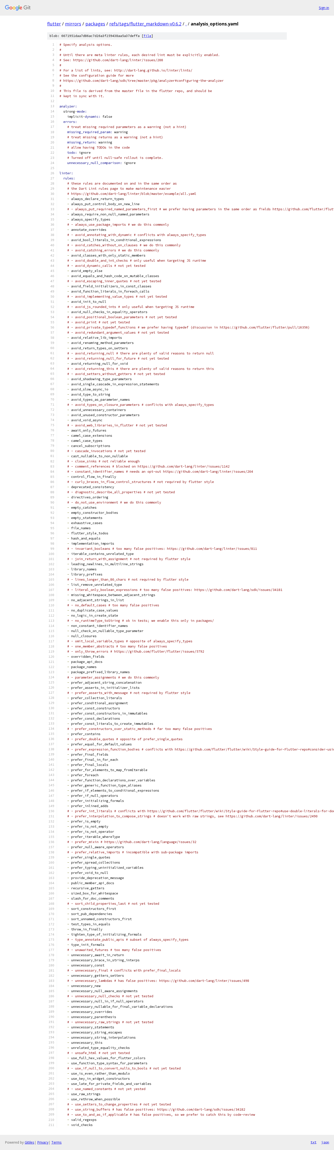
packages (95, 24)
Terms (56, 1142)
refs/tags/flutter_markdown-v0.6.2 (145, 24)
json (325, 1142)
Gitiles (29, 1142)
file (147, 36)
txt (313, 1142)
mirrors (73, 24)
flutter (54, 24)
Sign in (324, 7)
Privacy (42, 1142)
